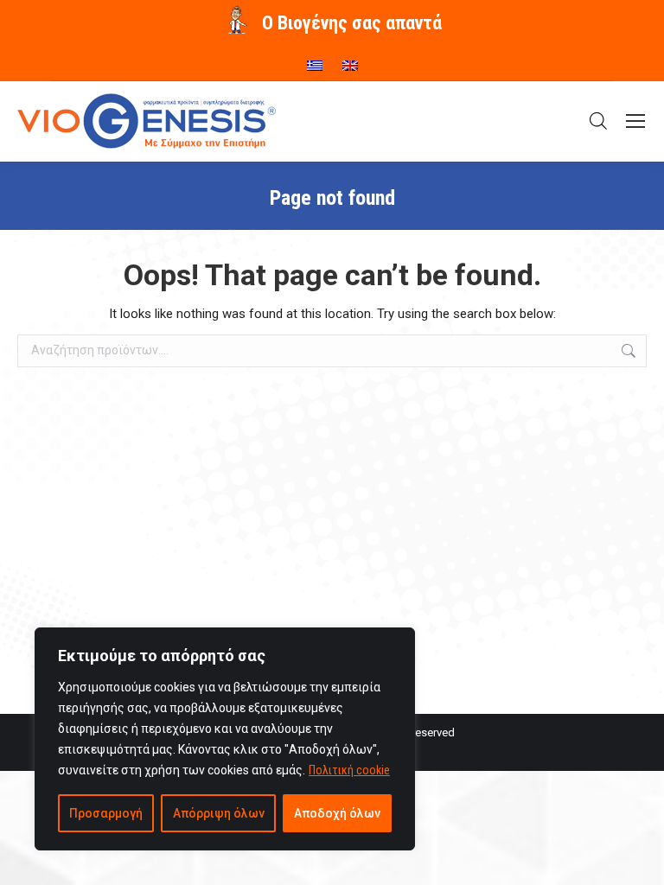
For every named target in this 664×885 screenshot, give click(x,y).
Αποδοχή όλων (337, 813)
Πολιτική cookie (349, 770)
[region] (225, 738)
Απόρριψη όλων (219, 813)
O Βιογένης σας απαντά (352, 23)
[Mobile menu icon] (635, 121)
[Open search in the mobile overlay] (598, 121)
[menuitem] (314, 59)
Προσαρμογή (106, 813)
